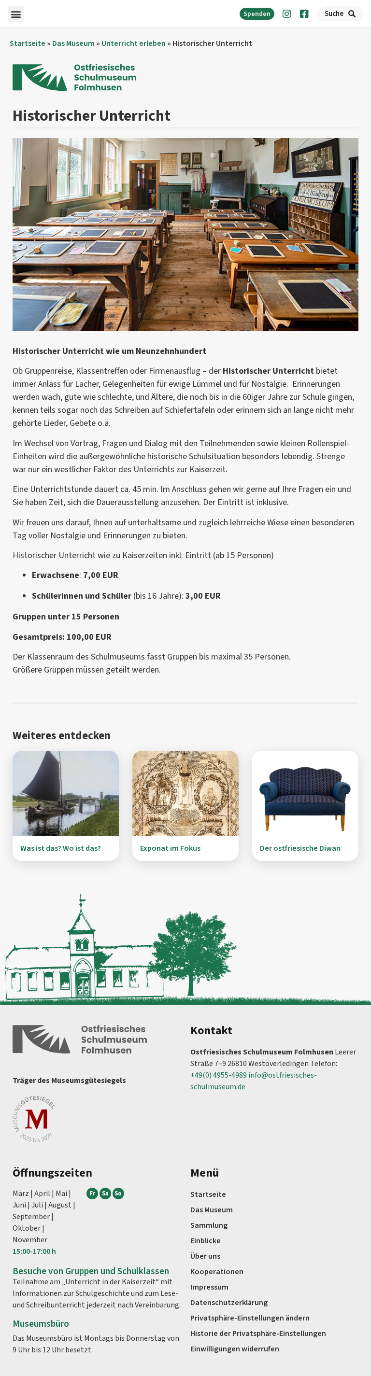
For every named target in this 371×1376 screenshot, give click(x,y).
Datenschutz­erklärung (229, 1302)
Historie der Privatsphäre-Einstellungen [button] (258, 1333)
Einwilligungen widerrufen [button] (234, 1349)
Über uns (205, 1256)
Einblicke (205, 1241)
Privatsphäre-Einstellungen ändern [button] (250, 1318)
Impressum (209, 1287)
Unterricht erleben (133, 43)
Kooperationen (216, 1271)
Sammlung (209, 1225)
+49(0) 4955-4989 (218, 1075)
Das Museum (73, 43)
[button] (16, 14)
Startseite (27, 43)
